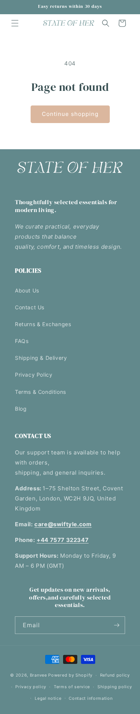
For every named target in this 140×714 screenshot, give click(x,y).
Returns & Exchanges (43, 324)
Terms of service (72, 686)
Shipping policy (114, 686)
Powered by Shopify (70, 675)
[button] (15, 23)
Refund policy (115, 675)
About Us (27, 290)
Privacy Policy (33, 374)
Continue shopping (70, 113)
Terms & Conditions (40, 392)
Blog (21, 408)
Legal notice (48, 698)
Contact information (90, 698)
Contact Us (29, 307)
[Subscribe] (116, 625)
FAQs (21, 341)
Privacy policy (30, 686)
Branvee (38, 675)
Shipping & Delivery (41, 358)
